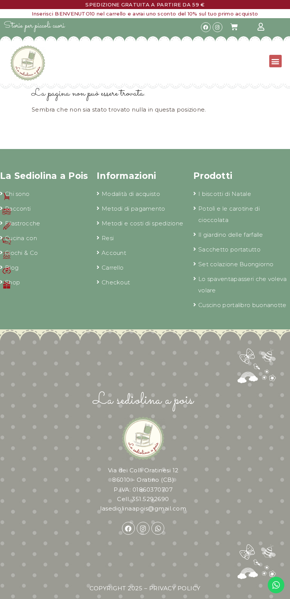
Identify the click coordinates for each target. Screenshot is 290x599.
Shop (12, 282)
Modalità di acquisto (131, 193)
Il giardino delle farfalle (230, 234)
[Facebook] (206, 27)
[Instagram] (217, 27)
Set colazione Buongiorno (235, 264)
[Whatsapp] (157, 528)
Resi (108, 238)
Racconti (18, 208)
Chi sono (17, 193)
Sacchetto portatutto (229, 249)
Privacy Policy (175, 588)
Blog (12, 267)
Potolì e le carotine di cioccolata (229, 214)
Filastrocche (22, 223)
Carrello (112, 267)
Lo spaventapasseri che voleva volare (242, 284)
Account (114, 252)
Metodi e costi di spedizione (142, 223)
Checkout (116, 282)
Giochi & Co (21, 252)
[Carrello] (234, 26)
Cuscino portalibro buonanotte (242, 305)
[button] (275, 61)
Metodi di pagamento (133, 208)
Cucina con (21, 238)
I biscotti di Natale (224, 193)
